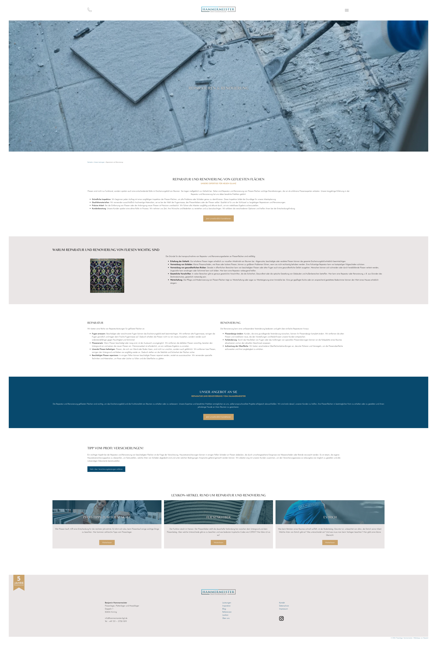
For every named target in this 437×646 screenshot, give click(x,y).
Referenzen (227, 611)
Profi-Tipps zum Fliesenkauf (107, 517)
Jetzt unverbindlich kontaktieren (218, 218)
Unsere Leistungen (99, 162)
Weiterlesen (108, 543)
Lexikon (225, 615)
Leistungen (226, 602)
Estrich (330, 517)
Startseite (90, 162)
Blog (224, 608)
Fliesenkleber (218, 517)
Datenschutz (284, 605)
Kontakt (282, 602)
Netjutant (425, 638)
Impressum (283, 608)
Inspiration (226, 605)
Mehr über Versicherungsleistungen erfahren (106, 469)
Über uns (226, 618)
